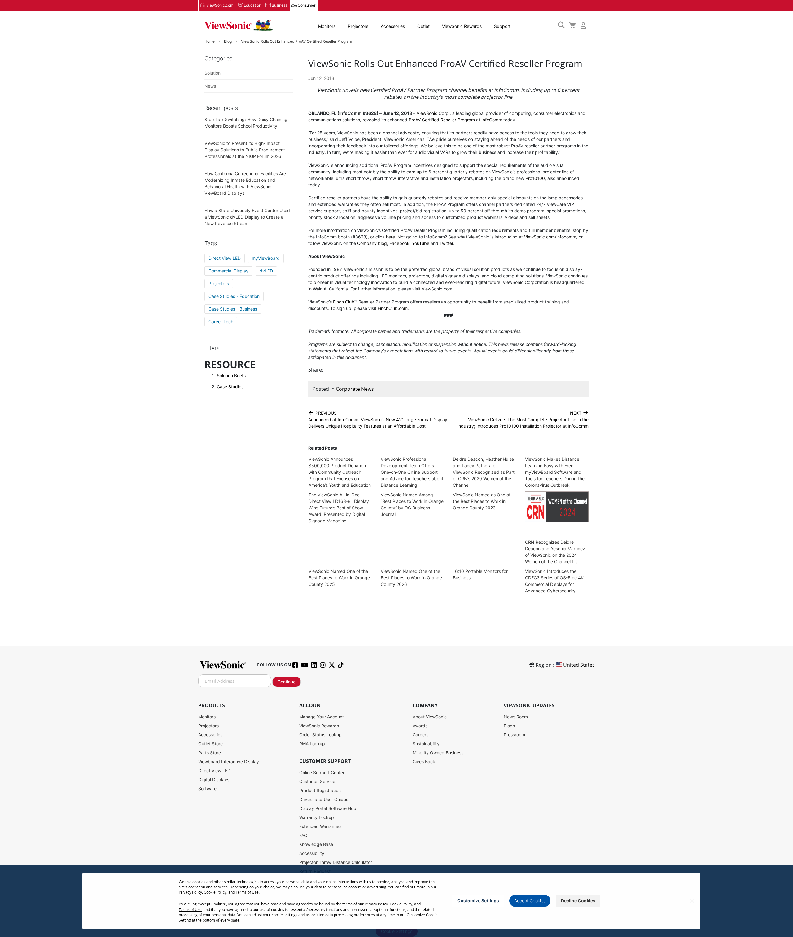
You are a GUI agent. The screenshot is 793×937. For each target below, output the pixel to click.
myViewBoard (266, 258)
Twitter (446, 243)
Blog (228, 41)
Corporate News (355, 389)
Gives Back (424, 761)
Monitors (326, 26)
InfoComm (491, 119)
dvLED (266, 270)
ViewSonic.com (219, 5)
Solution (212, 73)
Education (252, 5)
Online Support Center (321, 772)
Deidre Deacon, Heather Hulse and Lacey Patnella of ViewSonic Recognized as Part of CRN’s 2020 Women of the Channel (484, 472)
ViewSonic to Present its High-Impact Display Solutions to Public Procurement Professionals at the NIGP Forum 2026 (244, 150)
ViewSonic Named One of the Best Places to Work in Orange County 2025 (339, 578)
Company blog (372, 243)
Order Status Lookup (320, 734)
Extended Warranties (320, 826)
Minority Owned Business (438, 752)
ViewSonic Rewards (462, 26)
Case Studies (230, 386)
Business (279, 5)
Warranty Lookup (316, 817)
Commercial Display (228, 270)
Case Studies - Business (232, 309)
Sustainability (426, 743)
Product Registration (320, 790)
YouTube (420, 243)
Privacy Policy (190, 892)
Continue (287, 681)
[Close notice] (692, 901)
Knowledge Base (316, 844)
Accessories (393, 26)
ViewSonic (427, 113)
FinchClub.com (393, 308)
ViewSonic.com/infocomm (550, 236)
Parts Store (209, 752)
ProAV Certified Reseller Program (442, 119)
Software (207, 788)
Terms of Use (247, 892)
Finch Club (343, 301)
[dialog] (396, 901)
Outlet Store (210, 743)
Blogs (509, 725)
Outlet (423, 26)
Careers (420, 734)
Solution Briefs (231, 375)
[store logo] (238, 25)
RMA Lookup (312, 743)
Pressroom (514, 734)
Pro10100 (535, 178)
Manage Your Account (321, 716)
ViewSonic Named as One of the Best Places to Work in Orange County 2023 (481, 501)
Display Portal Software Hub (327, 808)
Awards (420, 725)
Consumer (306, 5)
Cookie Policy (215, 892)
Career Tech (220, 321)
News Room (516, 716)
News (210, 86)
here (390, 236)
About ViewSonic (430, 716)
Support (502, 26)
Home (210, 41)
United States (579, 664)
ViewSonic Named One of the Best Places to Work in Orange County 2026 (411, 578)
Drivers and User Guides (323, 799)
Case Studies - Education (234, 296)
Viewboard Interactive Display (228, 761)
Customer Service (317, 781)
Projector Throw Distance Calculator (335, 862)
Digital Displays (213, 779)
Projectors (358, 26)
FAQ (303, 835)
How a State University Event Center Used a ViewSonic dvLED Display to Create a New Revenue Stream (247, 217)
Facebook (399, 243)
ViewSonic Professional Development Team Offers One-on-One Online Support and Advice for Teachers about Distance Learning (412, 472)
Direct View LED (224, 258)
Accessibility (311, 853)
